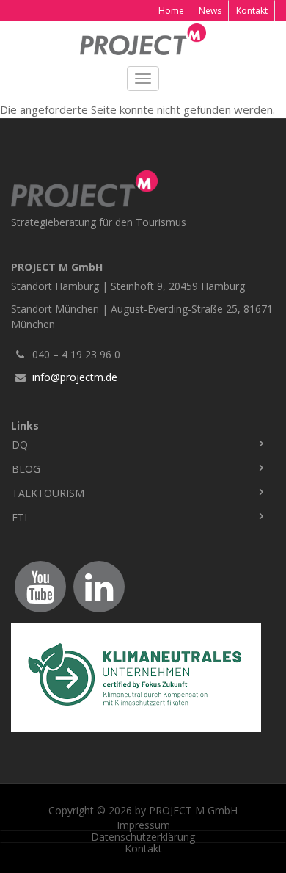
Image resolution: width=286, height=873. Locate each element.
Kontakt (252, 10)
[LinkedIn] (99, 586)
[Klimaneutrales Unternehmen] (143, 677)
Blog (26, 469)
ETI (19, 517)
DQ (20, 445)
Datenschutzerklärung (143, 837)
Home (171, 10)
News (210, 10)
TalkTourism (48, 493)
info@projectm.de (74, 377)
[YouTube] (40, 586)
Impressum (143, 825)
